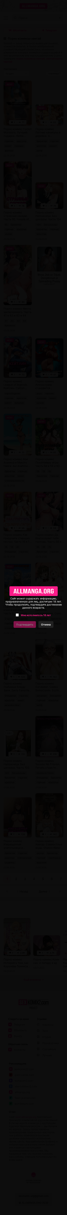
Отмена (46, 624)
